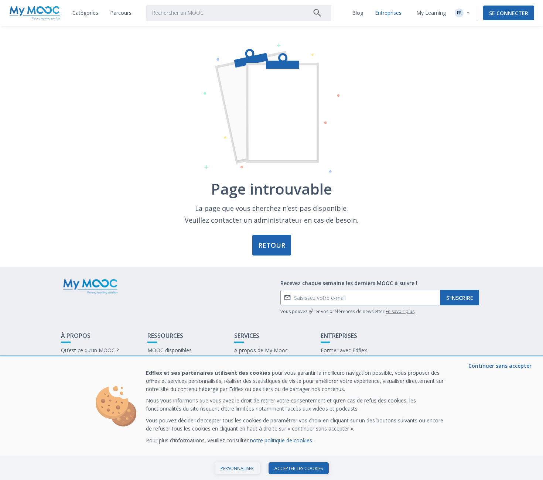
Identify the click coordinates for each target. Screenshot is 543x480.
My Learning (431, 12)
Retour (271, 245)
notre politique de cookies (282, 440)
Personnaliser (237, 468)
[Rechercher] (317, 13)
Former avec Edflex (344, 350)
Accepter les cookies (298, 468)
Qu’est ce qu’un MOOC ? (90, 350)
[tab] (85, 13)
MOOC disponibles (169, 350)
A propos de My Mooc (261, 350)
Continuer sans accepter (500, 365)
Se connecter (508, 13)
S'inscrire (459, 297)
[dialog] (271, 418)
